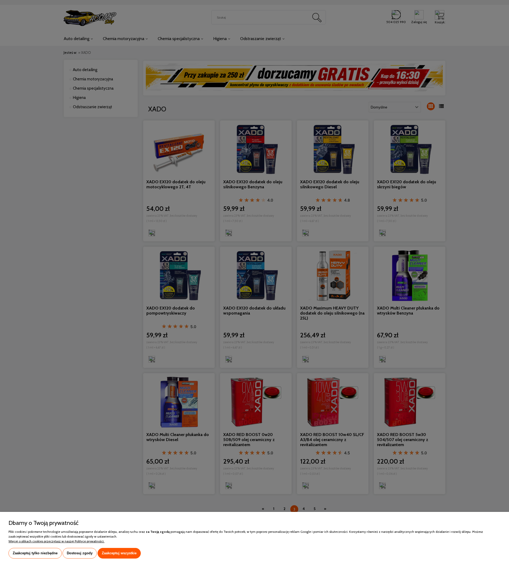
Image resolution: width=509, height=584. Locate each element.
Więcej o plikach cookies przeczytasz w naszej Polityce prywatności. (56, 541)
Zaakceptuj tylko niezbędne (35, 553)
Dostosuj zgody (80, 553)
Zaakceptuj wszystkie (119, 553)
